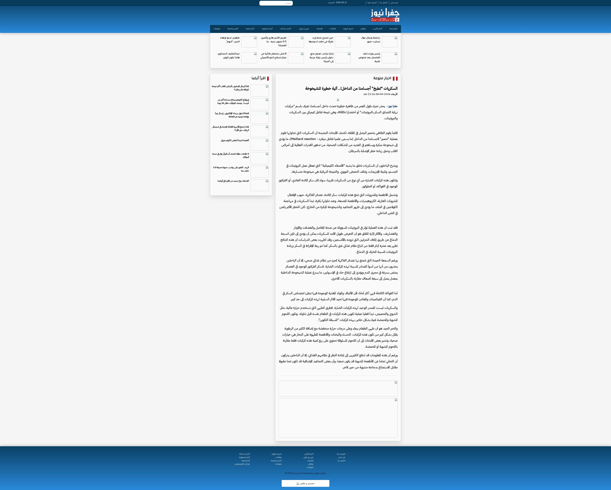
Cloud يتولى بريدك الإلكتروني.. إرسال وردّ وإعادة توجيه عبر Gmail (232, 115)
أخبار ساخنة (286, 29)
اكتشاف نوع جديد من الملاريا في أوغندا (233, 181)
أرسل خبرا (372, 3)
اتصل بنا (383, 3)
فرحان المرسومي (242, 464)
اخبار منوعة (382, 79)
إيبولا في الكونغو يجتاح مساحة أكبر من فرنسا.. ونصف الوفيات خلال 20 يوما (233, 101)
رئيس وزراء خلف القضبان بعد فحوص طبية (369, 58)
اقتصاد (319, 29)
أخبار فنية (250, 29)
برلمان (363, 29)
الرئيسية (393, 29)
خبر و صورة (348, 29)
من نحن (394, 3)
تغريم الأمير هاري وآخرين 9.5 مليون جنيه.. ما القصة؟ (273, 42)
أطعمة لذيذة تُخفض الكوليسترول (235, 140)
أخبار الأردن (377, 29)
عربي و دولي (304, 29)
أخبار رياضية (233, 29)
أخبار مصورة (267, 29)
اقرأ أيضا (259, 79)
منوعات (216, 29)
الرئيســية (341, 454)
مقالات (333, 29)
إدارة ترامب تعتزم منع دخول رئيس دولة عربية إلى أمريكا (321, 58)
